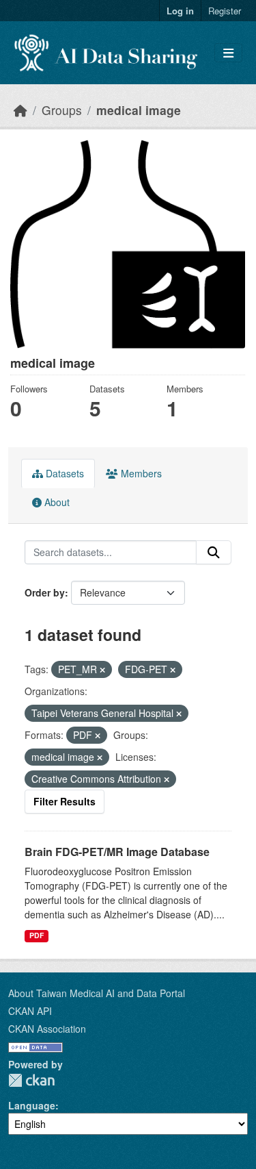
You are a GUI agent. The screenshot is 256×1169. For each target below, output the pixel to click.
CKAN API (30, 1011)
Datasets (63, 473)
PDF (36, 935)
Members (140, 473)
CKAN (31, 1080)
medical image (138, 109)
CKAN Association (47, 1028)
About (56, 502)
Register (224, 10)
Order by (45, 592)
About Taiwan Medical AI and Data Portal (96, 993)
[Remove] (102, 669)
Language (31, 1105)
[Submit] (213, 552)
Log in (180, 10)
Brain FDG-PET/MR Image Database (117, 851)
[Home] (20, 109)
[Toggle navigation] (228, 53)
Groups (62, 109)
